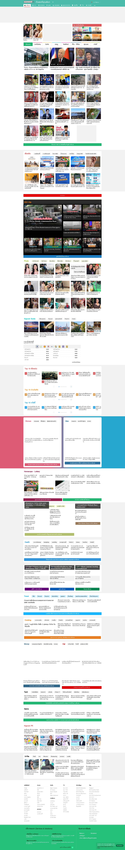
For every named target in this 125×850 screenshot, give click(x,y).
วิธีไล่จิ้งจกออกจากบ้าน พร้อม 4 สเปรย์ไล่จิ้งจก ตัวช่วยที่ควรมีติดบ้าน (55, 523)
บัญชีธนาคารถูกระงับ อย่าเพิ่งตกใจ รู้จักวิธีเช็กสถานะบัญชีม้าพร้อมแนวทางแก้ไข (62, 139)
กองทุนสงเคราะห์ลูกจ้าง (37, 644)
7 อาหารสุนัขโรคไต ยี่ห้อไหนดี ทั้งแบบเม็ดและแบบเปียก (87, 506)
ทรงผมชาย (74, 421)
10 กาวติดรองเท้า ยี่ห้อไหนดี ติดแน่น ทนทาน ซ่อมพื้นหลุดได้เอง (51, 408)
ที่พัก (34, 596)
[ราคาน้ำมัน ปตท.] (37, 347)
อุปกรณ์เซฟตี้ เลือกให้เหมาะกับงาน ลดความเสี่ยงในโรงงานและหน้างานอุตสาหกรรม (77, 731)
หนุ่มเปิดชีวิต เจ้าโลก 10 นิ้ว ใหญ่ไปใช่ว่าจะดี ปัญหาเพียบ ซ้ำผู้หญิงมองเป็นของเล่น (78, 774)
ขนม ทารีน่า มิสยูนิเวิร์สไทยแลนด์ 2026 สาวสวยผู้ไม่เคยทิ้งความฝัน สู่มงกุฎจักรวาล (31, 311)
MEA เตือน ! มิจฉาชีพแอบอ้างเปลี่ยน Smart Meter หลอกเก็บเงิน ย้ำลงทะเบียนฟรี (46, 731)
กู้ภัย (74, 100)
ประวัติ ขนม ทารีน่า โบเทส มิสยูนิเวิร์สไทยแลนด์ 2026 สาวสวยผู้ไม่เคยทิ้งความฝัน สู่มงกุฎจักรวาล (33, 440)
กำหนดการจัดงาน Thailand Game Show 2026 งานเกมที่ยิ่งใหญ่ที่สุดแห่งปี (62, 714)
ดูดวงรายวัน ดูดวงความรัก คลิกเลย (43, 499)
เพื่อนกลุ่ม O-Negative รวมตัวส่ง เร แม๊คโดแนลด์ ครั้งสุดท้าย (92, 250)
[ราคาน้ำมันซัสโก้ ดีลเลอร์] (67, 347)
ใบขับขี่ (77, 644)
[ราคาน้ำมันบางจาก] (41, 347)
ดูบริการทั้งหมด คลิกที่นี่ (65, 847)
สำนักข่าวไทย (40, 806)
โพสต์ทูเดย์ (26, 804)
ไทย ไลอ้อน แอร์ (53, 806)
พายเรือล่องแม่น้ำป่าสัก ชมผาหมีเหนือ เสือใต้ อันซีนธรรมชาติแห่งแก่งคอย (30, 608)
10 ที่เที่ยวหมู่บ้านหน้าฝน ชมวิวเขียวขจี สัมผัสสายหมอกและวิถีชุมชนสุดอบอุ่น (60, 608)
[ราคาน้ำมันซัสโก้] (59, 347)
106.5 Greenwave (93, 813)
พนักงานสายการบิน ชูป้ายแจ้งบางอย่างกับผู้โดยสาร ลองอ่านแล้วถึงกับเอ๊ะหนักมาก (62, 87)
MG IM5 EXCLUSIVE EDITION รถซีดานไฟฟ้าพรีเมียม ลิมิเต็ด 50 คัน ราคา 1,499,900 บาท (91, 663)
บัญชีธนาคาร (60, 134)
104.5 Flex (91, 808)
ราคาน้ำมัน (71, 153)
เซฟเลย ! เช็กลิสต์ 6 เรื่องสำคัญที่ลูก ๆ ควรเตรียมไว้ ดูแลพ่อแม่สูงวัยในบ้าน (47, 554)
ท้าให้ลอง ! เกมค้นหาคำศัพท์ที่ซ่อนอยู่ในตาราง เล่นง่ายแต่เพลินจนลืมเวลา (93, 714)
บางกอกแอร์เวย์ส (53, 808)
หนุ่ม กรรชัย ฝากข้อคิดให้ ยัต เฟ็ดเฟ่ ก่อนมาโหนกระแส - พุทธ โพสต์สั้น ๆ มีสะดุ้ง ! (88, 68)
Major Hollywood (54, 795)
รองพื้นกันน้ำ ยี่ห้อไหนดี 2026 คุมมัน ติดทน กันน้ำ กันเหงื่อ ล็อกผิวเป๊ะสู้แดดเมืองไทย (51, 459)
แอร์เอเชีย (52, 804)
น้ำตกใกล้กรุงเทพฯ (94, 596)
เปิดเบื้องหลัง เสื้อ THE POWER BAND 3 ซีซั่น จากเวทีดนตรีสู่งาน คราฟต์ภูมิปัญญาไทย (31, 731)
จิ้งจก (90, 117)
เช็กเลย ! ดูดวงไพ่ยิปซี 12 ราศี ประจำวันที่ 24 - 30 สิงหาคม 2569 (30, 477)
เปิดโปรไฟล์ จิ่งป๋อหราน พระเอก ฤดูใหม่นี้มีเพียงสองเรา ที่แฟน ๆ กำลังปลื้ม (37, 567)
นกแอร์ (51, 802)
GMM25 (65, 810)
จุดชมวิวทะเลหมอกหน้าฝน (81, 596)
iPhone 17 (57, 692)
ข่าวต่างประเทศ (61, 64)
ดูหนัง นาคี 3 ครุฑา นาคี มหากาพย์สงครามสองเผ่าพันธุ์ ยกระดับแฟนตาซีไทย (85, 408)
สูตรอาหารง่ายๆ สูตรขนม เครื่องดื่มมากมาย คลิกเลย (62, 637)
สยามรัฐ (25, 815)
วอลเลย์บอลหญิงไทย (46, 83)
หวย (39, 756)
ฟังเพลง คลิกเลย (87, 589)
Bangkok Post (27, 817)
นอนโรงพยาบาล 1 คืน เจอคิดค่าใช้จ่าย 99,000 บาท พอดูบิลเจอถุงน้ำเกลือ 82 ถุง (68, 382)
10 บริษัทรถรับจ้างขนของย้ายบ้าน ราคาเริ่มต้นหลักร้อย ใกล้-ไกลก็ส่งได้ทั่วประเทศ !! (32, 169)
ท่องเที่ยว (76, 5)
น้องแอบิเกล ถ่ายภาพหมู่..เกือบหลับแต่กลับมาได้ (52, 250)
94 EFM (91, 793)
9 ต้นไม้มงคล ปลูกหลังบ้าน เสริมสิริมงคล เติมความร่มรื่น (29, 529)
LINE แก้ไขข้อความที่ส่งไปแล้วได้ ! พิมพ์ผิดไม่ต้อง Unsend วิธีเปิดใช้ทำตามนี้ (94, 697)
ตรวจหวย (42, 5)
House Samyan (53, 791)
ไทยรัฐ (25, 788)
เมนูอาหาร (78, 620)
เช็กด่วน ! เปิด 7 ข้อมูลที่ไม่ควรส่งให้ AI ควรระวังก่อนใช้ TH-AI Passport (47, 186)
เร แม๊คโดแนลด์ (46, 153)
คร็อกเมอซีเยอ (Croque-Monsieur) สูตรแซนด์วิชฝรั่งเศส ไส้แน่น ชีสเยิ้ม (59, 632)
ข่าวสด (25, 795)
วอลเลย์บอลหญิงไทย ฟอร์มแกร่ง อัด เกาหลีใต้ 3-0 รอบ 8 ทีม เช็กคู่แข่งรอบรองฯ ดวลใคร (47, 87)
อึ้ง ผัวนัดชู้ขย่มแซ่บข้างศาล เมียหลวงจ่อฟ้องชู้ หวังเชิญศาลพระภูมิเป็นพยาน (92, 768)
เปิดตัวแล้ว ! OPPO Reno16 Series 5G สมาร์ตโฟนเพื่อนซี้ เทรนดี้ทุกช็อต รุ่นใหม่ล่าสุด (61, 748)
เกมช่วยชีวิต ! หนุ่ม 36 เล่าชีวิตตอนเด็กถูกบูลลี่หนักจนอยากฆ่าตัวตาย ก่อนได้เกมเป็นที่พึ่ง (31, 714)
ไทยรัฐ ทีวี (65, 802)
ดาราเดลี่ (26, 800)
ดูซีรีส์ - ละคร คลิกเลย (37, 589)
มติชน (25, 793)
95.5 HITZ (91, 797)
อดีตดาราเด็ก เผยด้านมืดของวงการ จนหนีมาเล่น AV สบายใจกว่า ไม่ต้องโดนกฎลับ (31, 772)
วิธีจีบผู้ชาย (43, 421)
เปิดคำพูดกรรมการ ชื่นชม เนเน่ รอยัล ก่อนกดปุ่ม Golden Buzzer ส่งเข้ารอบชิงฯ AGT (51, 395)
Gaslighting (46, 542)
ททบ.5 (64, 795)
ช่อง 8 (64, 804)
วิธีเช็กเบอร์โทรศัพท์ (67, 692)
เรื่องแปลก (45, 756)
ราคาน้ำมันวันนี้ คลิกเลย (76, 362)
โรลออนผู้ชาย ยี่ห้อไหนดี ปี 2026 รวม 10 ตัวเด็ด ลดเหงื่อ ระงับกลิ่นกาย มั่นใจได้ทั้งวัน (91, 440)
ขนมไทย (85, 620)
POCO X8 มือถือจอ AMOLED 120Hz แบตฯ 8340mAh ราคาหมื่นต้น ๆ (30, 697)
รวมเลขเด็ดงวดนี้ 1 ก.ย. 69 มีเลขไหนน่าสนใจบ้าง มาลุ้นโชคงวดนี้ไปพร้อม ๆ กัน (62, 169)
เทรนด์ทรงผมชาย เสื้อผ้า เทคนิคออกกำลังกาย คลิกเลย (82, 463)
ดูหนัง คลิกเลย (62, 589)
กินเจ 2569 (55, 153)
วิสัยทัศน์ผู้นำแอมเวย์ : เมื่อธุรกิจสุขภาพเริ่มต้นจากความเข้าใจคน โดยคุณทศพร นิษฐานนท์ (93, 731)
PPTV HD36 (66, 811)
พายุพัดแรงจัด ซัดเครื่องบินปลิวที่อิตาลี (71, 232)
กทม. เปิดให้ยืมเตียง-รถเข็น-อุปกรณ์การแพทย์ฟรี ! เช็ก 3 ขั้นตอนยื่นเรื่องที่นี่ (31, 186)
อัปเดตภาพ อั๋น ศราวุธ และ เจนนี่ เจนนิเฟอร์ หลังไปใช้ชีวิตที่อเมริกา (93, 277)
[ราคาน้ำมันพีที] (55, 347)
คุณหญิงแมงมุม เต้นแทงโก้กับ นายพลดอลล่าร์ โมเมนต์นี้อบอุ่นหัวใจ (32, 250)
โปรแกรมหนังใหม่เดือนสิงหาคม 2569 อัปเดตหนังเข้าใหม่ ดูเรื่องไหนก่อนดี (61, 567)
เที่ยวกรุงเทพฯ (42, 318)
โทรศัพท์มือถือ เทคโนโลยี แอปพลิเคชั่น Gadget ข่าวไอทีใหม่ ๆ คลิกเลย (62, 703)
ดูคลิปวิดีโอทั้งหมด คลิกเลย (62, 256)
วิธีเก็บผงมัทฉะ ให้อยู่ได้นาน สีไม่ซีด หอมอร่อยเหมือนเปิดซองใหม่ (64, 625)
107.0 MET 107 (93, 815)
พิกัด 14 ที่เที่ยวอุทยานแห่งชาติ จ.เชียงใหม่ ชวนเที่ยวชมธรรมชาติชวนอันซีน (31, 335)
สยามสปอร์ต (26, 821)
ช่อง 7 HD (65, 790)
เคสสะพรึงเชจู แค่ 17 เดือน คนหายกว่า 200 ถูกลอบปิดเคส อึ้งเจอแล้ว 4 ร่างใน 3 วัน (77, 122)
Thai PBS (65, 791)
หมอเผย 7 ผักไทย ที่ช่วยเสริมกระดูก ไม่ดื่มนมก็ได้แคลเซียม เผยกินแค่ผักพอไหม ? (46, 139)
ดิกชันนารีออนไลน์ (80, 791)
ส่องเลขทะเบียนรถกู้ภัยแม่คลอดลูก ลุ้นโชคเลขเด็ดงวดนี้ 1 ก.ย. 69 (62, 122)
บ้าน (83, 5)
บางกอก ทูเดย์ (27, 806)
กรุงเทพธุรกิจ (26, 808)
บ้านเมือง (26, 813)
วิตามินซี (92, 542)
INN (38, 790)
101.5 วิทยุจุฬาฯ (92, 804)
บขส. (51, 812)
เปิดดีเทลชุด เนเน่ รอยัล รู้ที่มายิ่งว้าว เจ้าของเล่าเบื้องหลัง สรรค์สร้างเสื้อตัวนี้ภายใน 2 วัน (31, 139)
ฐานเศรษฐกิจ (26, 810)
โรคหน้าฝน (85, 542)
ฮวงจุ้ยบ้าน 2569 (60, 506)
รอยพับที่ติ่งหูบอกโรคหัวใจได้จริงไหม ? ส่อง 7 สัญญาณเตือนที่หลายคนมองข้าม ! (31, 554)
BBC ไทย (39, 799)
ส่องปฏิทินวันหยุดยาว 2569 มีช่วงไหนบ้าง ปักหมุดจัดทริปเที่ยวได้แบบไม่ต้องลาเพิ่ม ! (93, 186)
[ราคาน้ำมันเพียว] (63, 347)
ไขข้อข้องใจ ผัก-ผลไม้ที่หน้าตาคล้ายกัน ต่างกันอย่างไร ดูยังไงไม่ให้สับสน (93, 625)
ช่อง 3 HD (65, 788)
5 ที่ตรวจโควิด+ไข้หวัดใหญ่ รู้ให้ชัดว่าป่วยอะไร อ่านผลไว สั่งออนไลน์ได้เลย (31, 547)
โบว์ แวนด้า (44, 100)
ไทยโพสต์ (26, 791)
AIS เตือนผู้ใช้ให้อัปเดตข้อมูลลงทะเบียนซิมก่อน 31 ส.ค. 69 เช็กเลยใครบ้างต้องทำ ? (62, 697)
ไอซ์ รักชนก (44, 261)
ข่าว (35, 5)
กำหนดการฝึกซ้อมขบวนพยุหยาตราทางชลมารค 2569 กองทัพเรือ (39, 601)
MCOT (38, 795)
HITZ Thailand (92, 819)
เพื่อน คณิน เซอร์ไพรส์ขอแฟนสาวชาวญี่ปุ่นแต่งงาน (72, 250)
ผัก (42, 134)
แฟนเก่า (59, 100)
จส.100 (77, 799)
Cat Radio (91, 817)
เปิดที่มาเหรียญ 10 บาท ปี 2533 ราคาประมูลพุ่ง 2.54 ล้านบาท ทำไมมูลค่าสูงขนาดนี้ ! (31, 663)
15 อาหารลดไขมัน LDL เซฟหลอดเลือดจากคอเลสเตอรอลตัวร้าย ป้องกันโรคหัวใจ (33, 408)
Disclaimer (94, 833)
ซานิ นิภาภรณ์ (35, 261)
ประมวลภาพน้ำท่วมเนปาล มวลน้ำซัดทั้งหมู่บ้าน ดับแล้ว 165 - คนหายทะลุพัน (78, 87)
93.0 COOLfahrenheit (94, 791)
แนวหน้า (26, 811)
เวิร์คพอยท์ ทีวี (66, 800)
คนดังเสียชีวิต (29, 100)
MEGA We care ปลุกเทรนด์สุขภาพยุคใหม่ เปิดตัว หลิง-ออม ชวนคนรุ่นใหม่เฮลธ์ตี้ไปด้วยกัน (93, 748)
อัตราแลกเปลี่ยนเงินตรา (81, 793)
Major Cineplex (53, 788)
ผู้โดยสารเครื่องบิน (30, 117)
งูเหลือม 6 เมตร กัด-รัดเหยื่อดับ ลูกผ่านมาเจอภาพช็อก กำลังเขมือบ (62, 768)
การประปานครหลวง (80, 802)
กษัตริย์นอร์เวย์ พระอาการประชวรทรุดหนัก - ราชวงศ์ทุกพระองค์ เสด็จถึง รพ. (62, 68)
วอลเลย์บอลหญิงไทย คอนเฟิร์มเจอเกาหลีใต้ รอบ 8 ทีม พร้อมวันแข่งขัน (33, 382)
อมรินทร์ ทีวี (65, 799)
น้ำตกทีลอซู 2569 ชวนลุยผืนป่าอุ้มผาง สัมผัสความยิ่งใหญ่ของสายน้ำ (77, 335)
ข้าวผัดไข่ (61, 620)
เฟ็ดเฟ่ (87, 64)
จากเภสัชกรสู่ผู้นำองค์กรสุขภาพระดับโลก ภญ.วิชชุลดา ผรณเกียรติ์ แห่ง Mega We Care (46, 748)
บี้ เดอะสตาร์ (76, 261)
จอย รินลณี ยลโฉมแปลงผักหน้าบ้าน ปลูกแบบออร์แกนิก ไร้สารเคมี (29, 523)
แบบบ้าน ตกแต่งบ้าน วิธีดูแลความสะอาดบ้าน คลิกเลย (49, 534)
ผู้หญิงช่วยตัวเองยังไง (51, 421)
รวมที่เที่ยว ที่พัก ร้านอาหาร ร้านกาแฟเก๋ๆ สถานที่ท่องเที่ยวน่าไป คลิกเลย (62, 613)
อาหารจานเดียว (38, 620)
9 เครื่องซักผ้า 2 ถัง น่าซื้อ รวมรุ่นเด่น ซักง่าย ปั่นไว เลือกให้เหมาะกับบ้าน (29, 517)
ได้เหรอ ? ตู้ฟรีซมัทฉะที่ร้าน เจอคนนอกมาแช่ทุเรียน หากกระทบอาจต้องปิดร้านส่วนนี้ (84, 382)
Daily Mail (39, 800)
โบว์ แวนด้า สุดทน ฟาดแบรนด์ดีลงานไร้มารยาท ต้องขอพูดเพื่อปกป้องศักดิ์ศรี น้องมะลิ (46, 105)
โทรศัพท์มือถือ (35, 692)
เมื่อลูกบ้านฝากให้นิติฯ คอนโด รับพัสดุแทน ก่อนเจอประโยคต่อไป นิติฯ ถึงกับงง (78, 277)
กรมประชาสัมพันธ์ (41, 804)
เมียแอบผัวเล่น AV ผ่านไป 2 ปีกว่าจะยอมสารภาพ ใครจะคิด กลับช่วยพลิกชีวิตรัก (62, 762)
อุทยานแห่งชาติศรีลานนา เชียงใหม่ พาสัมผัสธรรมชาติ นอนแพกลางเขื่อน (45, 608)
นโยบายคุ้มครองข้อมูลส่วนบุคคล (88, 838)
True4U (65, 808)
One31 (64, 806)
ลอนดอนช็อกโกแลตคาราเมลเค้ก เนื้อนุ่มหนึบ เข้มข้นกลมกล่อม (45, 632)
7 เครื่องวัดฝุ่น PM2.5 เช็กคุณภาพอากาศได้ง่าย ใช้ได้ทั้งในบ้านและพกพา (55, 511)
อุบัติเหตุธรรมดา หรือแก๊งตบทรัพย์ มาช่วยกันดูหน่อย (91, 216)
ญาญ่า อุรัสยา (85, 261)
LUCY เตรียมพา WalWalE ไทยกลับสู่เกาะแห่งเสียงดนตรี (87, 567)
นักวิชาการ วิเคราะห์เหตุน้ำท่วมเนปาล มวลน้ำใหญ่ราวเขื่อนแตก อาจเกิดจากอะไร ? (93, 105)
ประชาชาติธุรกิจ (27, 797)
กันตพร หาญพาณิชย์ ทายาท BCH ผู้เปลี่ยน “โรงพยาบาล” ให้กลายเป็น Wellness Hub (78, 748)
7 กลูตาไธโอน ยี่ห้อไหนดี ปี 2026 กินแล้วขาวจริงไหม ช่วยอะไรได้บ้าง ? (92, 547)
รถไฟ (51, 810)
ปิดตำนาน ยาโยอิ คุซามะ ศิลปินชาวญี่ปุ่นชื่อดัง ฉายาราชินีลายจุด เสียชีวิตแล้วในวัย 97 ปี (31, 105)
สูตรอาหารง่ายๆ (66, 5)
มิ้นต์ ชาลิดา (60, 261)
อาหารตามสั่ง (92, 620)
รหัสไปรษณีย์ (79, 800)
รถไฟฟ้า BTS (53, 815)
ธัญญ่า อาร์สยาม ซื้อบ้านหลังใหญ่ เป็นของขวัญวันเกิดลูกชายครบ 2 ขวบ (78, 294)
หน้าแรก (28, 5)
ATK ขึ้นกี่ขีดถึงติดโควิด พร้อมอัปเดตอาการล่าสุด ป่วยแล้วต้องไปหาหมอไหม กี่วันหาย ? (46, 547)
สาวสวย (89, 421)
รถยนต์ (89, 5)
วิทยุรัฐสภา (91, 788)
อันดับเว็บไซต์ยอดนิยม (81, 788)
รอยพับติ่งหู (54, 542)
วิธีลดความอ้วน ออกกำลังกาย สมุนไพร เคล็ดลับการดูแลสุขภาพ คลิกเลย (62, 559)
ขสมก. (51, 813)
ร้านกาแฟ (50, 318)
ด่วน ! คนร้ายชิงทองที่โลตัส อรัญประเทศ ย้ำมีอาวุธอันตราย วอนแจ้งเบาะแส (93, 87)
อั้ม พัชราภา (68, 261)
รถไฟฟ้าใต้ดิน (53, 817)
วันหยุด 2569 (80, 153)
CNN (38, 802)
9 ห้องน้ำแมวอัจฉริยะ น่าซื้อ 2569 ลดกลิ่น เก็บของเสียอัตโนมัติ (80, 518)
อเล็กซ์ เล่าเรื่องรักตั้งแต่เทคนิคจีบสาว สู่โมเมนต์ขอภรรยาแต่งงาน (33, 395)
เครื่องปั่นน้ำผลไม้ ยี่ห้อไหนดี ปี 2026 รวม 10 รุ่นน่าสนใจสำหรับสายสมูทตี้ (31, 632)
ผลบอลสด (56, 5)
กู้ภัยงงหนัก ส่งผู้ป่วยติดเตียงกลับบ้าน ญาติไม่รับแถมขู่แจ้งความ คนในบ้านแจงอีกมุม (77, 105)
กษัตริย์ (54, 64)
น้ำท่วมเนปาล (76, 83)
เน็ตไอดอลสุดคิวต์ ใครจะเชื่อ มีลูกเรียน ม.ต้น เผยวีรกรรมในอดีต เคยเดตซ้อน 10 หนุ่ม (93, 762)
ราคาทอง (56, 644)
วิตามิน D (71, 542)
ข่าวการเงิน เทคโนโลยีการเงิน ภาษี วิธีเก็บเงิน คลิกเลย (41, 686)
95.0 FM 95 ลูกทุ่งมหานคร (95, 795)
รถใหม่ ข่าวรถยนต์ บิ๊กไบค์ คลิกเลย (82, 687)
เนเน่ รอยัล (29, 134)
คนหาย (75, 117)
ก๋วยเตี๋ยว (54, 620)
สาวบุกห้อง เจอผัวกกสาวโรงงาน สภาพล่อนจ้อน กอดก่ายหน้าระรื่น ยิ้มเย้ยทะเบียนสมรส (62, 774)
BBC (38, 797)
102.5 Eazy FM (92, 806)
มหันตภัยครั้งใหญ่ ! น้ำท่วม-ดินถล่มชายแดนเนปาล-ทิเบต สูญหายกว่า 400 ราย (42, 228)
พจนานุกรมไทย (79, 790)
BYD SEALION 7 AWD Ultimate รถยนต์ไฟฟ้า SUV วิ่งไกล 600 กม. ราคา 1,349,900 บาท (71, 682)
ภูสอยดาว (63, 596)
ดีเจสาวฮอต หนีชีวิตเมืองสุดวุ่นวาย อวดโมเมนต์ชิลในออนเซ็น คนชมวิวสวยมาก (77, 762)
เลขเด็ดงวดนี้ (37, 153)
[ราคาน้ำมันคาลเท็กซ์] (48, 347)
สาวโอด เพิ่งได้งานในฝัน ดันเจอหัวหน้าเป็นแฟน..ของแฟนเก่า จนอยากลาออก (62, 105)
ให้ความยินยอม (119, 845)
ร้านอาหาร (34, 64)
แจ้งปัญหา (82, 835)
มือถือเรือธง (76, 692)
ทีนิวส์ (38, 793)
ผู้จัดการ (25, 802)
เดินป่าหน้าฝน (55, 596)
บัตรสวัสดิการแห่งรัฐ (48, 644)
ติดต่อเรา (81, 833)
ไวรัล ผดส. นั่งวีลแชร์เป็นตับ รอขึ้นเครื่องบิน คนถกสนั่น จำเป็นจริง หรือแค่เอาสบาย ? (31, 122)
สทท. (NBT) (65, 797)
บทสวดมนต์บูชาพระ (50, 506)
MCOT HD (65, 793)
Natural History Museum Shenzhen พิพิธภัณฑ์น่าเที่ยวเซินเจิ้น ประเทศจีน (47, 335)
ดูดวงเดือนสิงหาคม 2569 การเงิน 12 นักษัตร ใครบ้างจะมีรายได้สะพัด (51, 382)
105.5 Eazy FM (92, 810)
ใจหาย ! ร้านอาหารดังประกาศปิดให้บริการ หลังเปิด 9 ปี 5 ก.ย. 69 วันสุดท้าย (36, 68)
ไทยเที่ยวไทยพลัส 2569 (91, 153)
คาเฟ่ (28, 64)
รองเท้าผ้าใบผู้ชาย (81, 421)
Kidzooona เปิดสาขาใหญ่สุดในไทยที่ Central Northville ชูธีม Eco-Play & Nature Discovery (31, 748)
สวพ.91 (78, 797)
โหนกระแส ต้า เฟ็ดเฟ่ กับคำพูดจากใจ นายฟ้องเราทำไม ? (91, 233)
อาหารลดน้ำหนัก (69, 620)
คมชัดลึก (26, 799)
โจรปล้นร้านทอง (92, 83)
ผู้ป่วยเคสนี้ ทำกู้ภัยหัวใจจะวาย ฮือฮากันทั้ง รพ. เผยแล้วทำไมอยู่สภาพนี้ (47, 772)
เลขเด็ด (68, 756)
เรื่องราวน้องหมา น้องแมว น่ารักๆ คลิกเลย (87, 523)
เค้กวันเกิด (47, 620)
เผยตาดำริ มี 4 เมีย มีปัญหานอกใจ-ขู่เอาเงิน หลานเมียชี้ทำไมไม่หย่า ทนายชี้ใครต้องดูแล (31, 87)
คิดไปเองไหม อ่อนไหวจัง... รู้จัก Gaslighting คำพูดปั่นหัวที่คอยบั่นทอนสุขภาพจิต (62, 547)
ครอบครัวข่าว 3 (40, 788)
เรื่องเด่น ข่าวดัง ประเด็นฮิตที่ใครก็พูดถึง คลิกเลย (62, 144)
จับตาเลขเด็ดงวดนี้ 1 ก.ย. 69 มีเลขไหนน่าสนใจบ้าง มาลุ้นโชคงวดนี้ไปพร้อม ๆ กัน (30, 494)
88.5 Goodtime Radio (94, 790)
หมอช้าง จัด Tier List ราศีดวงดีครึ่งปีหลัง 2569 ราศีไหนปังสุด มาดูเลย (47, 122)
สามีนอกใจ (29, 83)
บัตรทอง (78, 542)
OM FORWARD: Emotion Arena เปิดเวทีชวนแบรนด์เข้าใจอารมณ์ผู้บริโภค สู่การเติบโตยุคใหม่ (62, 731)
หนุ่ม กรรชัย (80, 64)
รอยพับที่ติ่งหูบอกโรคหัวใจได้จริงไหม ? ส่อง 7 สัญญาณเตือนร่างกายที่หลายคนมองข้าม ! (93, 169)
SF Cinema (52, 790)
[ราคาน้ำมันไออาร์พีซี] (52, 347)
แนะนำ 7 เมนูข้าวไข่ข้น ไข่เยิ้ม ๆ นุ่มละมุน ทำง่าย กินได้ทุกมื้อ (40, 625)
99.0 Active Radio (93, 802)
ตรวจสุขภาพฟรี (63, 542)
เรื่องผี (34, 756)
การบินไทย (52, 801)
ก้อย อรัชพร (52, 261)
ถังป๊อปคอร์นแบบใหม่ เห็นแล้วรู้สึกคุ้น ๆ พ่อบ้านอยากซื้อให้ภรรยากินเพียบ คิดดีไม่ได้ (77, 768)
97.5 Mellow (92, 800)
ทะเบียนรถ (60, 117)
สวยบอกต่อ (36, 421)
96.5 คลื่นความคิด (93, 799)
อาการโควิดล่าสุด (37, 542)
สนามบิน (59, 83)
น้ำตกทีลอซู (70, 596)
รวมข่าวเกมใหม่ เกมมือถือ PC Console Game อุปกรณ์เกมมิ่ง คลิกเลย (62, 720)
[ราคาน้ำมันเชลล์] (44, 347)
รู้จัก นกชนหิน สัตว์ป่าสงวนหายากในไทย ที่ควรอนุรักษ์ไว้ (80, 512)
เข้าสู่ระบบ (97, 2)
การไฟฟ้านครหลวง (80, 804)
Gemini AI (43, 692)
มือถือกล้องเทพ (85, 692)
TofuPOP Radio (93, 821)
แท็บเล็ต (50, 692)
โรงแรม (73, 318)
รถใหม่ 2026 (71, 644)
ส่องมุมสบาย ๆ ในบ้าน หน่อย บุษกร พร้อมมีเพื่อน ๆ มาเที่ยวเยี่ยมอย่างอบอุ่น (36, 505)
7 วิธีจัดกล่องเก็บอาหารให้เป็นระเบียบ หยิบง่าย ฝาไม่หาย (55, 517)
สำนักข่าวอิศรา (40, 791)
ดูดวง (49, 5)
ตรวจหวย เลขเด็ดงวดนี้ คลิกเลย (82, 499)
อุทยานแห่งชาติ (58, 318)
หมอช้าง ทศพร (45, 117)
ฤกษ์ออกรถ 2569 (84, 644)
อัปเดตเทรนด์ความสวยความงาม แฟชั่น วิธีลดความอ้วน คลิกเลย (42, 464)
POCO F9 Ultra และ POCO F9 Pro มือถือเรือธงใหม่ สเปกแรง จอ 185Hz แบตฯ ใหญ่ (47, 697)
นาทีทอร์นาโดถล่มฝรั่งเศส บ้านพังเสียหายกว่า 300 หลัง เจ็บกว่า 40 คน (72, 216)
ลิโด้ (51, 793)
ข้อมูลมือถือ (78, 806)
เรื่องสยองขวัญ (54, 756)
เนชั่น (25, 819)
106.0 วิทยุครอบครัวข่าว (94, 811)
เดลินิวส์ (26, 790)
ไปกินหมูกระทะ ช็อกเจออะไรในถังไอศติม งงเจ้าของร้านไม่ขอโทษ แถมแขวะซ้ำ (94, 122)
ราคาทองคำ (78, 795)
